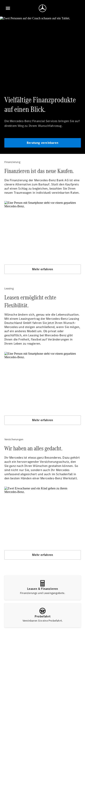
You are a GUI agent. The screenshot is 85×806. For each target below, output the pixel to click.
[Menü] (8, 8)
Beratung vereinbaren (42, 143)
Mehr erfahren (42, 269)
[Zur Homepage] (42, 8)
